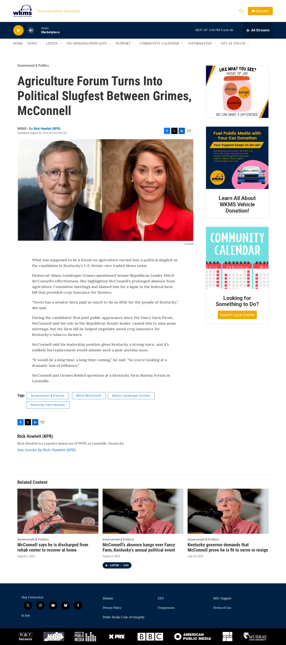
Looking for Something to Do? (237, 301)
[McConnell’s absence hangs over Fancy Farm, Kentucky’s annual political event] (143, 511)
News (32, 43)
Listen (52, 43)
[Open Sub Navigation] (40, 43)
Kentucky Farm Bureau (48, 405)
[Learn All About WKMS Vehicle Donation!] (237, 158)
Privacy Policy (112, 608)
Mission (108, 598)
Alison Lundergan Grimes (131, 395)
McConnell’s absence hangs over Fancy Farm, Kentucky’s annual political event (139, 547)
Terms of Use (222, 608)
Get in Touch (233, 43)
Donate (262, 11)
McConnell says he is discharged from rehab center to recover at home (52, 547)
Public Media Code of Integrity (123, 617)
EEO (161, 598)
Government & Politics (33, 65)
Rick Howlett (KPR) (47, 128)
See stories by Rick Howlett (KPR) (46, 449)
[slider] (37, 30)
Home (18, 43)
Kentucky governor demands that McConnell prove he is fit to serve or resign (228, 547)
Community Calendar (159, 43)
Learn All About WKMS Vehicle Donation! (237, 204)
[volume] (31, 30)
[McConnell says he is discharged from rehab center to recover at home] (57, 511)
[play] (18, 30)
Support (123, 43)
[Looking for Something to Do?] (237, 258)
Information (200, 43)
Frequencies (166, 608)
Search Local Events (237, 314)
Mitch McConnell (88, 395)
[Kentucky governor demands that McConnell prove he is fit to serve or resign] (228, 511)
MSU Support (222, 598)
